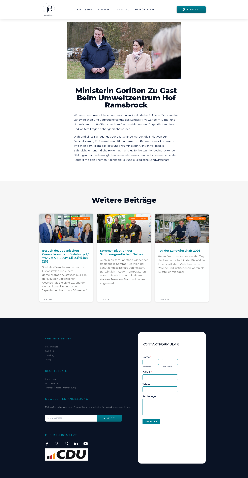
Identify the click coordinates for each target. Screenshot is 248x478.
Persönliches (145, 9)
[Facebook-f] (47, 443)
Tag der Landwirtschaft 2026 (179, 250)
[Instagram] (57, 443)
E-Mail (147, 372)
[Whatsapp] (66, 443)
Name (147, 357)
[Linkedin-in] (76, 443)
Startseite (84, 9)
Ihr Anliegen (150, 396)
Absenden (151, 421)
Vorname (147, 367)
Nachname (167, 367)
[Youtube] (85, 443)
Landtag (123, 9)
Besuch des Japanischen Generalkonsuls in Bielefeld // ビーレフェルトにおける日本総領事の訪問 (65, 256)
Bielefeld (105, 9)
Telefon (147, 384)
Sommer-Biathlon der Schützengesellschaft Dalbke (121, 252)
